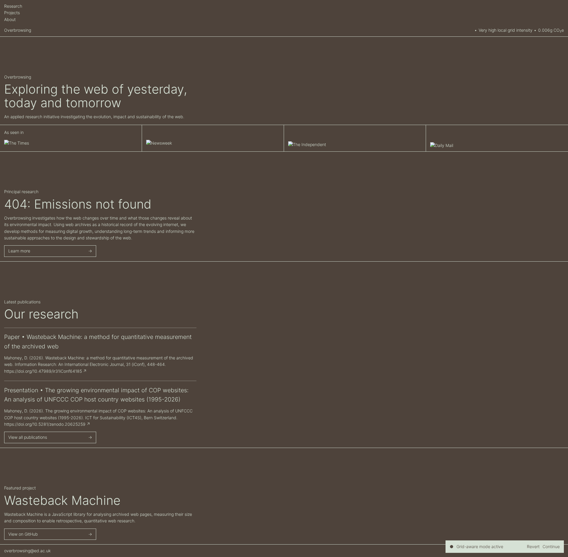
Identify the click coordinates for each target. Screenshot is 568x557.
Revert (533, 546)
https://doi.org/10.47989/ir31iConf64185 (43, 371)
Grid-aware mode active (479, 546)
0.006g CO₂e (551, 30)
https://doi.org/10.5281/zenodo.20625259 (44, 424)
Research (13, 6)
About (10, 19)
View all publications (27, 437)
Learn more (19, 250)
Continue (551, 546)
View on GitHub (23, 534)
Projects (12, 12)
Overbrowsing (17, 30)
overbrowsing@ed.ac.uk (27, 550)
